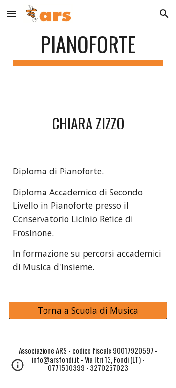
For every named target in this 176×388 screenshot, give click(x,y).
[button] (11, 13)
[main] (88, 48)
